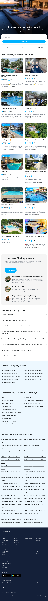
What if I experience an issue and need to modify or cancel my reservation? (20, 332)
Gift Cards (4, 544)
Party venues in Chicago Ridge (33, 373)
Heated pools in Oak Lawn (9, 409)
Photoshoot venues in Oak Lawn (11, 501)
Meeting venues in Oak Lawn (10, 498)
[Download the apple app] (6, 575)
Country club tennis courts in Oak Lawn (34, 473)
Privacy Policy (13, 592)
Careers (3, 538)
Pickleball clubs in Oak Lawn (33, 501)
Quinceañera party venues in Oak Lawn (11, 514)
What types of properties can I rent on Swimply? (16, 350)
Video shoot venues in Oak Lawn (34, 522)
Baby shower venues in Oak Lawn (34, 439)
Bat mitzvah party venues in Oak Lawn (34, 452)
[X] (6, 587)
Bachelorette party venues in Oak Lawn (11, 446)
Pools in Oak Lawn (7, 400)
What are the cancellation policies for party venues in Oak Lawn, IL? (22, 339)
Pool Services (4, 554)
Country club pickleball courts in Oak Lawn (34, 467)
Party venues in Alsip (8, 370)
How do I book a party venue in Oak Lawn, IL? (15, 326)
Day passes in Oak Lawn (9, 484)
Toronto (37, 553)
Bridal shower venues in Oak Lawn (35, 457)
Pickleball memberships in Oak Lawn (11, 505)
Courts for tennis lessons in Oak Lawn (34, 479)
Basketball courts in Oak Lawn (33, 406)
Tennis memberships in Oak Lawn (11, 522)
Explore (3, 565)
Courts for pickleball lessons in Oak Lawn (12, 479)
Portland (37, 542)
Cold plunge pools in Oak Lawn (11, 412)
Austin (37, 547)
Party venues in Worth (8, 382)
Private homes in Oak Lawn (10, 424)
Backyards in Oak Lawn (8, 421)
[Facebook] (3, 587)
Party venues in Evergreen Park (11, 376)
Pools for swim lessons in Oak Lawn (35, 510)
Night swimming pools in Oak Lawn (35, 498)
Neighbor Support (28, 538)
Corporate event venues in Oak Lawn (11, 467)
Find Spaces (11, 270)
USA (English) (38, 595)
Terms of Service (5, 592)
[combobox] (24, 37)
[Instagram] (10, 587)
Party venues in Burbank (9, 373)
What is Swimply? (7, 315)
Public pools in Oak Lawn (9, 415)
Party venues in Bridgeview (32, 370)
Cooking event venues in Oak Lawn (35, 460)
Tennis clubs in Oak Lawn (32, 519)
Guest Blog (4, 547)
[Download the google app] (16, 575)
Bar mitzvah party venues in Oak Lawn (11, 452)
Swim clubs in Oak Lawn (31, 513)
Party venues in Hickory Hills (33, 376)
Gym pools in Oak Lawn (8, 495)
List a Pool (15, 538)
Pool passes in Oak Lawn (9, 510)
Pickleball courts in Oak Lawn (33, 400)
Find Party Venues (24, 41)
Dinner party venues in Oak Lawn (34, 484)
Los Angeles (38, 538)
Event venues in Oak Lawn (32, 487)
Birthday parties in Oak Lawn (10, 457)
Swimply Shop (5, 540)
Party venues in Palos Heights (10, 379)
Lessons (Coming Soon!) (7, 556)
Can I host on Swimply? (8, 356)
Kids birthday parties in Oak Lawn (34, 495)
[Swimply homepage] (24, 2)
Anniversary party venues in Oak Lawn (11, 440)
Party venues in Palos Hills (32, 379)
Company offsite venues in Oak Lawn (10, 461)
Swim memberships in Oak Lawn (11, 519)
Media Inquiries (5, 542)
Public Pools (4, 567)
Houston (37, 549)
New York (38, 540)
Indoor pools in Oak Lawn (9, 403)
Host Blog (4, 549)
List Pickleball (16, 542)
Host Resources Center (18, 547)
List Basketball (16, 544)
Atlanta (37, 544)
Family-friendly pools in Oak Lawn (12, 490)
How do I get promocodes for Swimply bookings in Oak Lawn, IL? (21, 345)
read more (14, 86)
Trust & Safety (5, 561)
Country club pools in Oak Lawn (11, 472)
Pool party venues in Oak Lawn (34, 504)
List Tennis (15, 540)
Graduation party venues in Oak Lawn (34, 491)
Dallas (37, 551)
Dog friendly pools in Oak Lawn (11, 487)
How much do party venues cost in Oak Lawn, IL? (16, 320)
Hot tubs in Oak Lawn (8, 406)
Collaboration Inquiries (6, 563)
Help (3, 559)
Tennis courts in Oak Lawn (32, 403)
